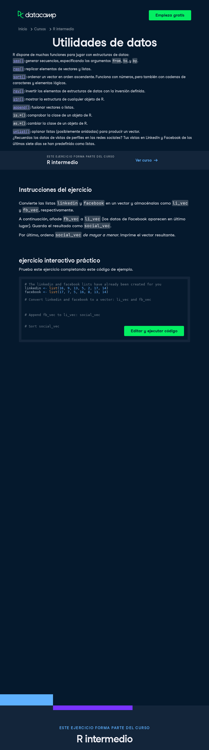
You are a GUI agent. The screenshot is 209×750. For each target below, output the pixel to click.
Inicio (22, 29)
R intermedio (63, 29)
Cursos (40, 29)
